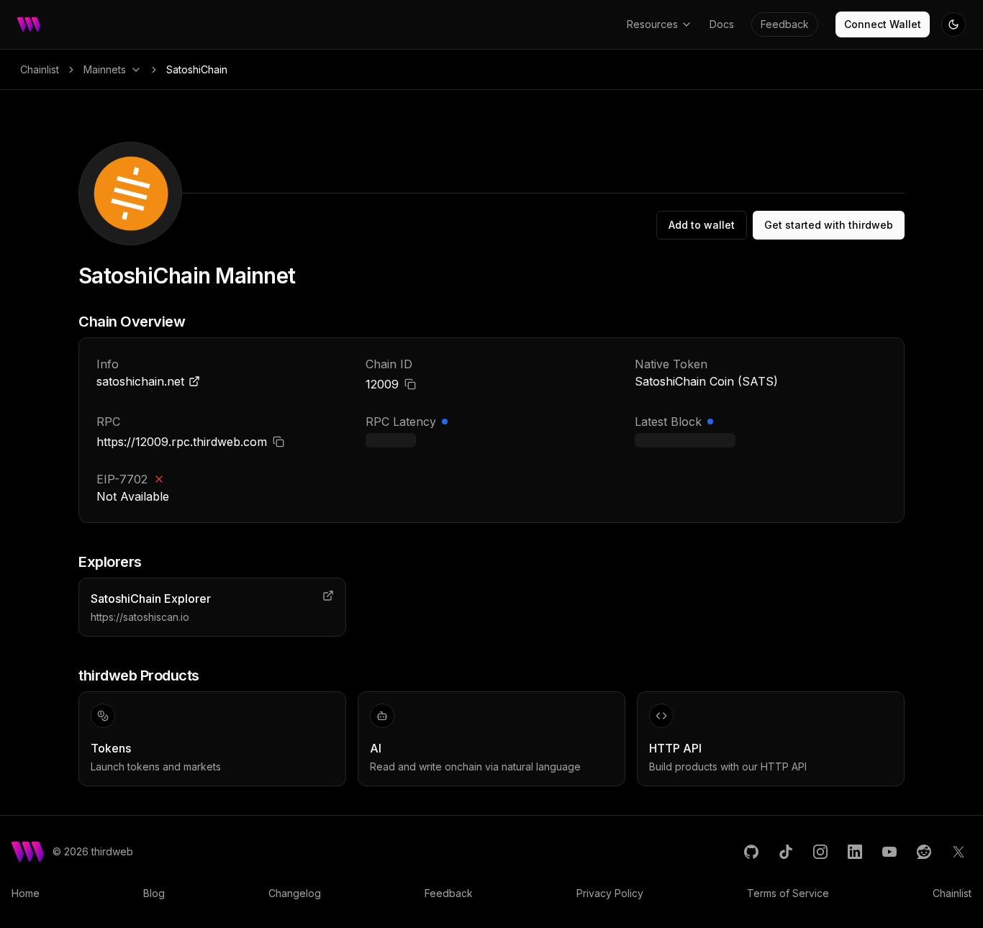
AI (375, 748)
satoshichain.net (140, 381)
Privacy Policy (609, 893)
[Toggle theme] (953, 24)
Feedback (785, 24)
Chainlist (39, 69)
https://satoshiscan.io (140, 617)
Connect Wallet (882, 24)
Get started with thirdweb (828, 225)
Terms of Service (788, 893)
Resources (652, 24)
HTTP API (675, 748)
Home (26, 893)
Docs (722, 24)
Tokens (111, 748)
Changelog (294, 893)
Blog (154, 893)
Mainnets (104, 69)
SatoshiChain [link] (196, 69)
